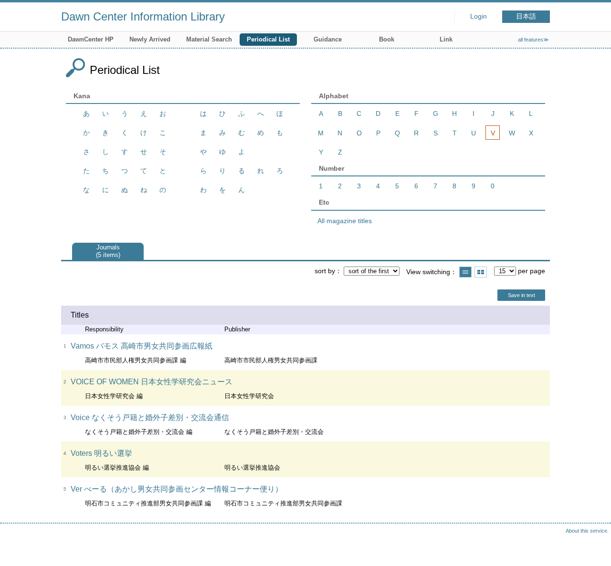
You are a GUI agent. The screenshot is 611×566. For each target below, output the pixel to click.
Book (386, 39)
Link (446, 39)
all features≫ (533, 39)
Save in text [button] (521, 295)
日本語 (526, 16)
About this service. (587, 531)
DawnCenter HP (91, 39)
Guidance (328, 39)
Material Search (209, 39)
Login (478, 16)
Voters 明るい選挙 (101, 453)
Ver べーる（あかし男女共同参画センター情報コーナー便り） (177, 489)
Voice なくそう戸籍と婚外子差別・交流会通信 (150, 417)
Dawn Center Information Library (143, 16)
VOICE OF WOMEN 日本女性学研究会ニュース (151, 382)
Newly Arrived (149, 39)
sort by (325, 271)
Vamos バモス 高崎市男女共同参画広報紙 (141, 346)
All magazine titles (344, 221)
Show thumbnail (480, 272)
